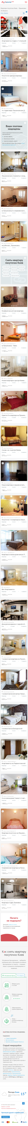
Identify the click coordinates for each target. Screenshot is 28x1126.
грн (7, 46)
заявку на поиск (13, 924)
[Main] (7, 2)
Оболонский (14, 269)
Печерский (21, 269)
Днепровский (6, 269)
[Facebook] (23, 1103)
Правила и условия (5, 1106)
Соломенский (6, 275)
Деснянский (22, 267)
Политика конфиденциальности (8, 1108)
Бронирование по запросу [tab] (20, 975)
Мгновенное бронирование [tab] (8, 975)
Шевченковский (15, 275)
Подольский (6, 272)
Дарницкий (14, 267)
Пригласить (5, 1117)
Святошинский (14, 272)
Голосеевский (6, 267)
